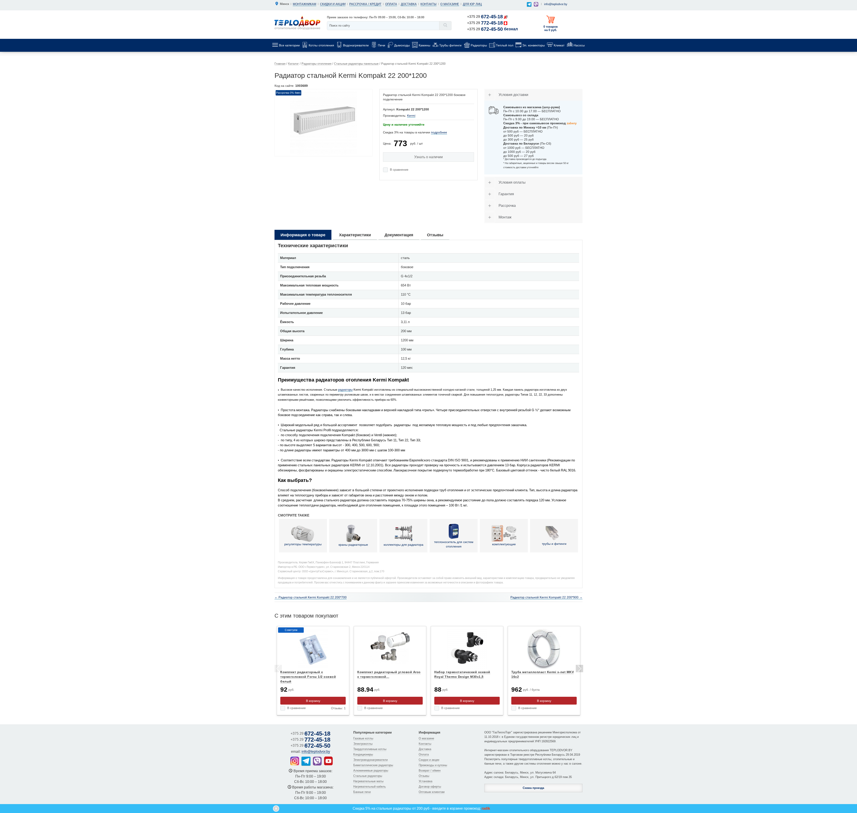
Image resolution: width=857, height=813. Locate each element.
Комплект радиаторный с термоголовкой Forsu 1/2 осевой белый (308, 676)
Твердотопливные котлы (369, 749)
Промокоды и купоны (433, 765)
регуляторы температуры (303, 544)
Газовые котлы (363, 738)
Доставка (409, 4)
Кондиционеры (363, 754)
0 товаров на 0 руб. (550, 28)
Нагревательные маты (368, 781)
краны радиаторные (353, 544)
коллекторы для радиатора (403, 544)
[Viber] (536, 4)
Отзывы (424, 776)
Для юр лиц (472, 4)
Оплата (391, 4)
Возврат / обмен (430, 770)
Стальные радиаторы (367, 776)
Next (579, 669)
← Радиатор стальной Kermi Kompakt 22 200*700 (311, 597)
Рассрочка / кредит (365, 4)
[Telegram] (529, 4)
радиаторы (345, 389)
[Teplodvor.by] (297, 22)
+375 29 (485, 16)
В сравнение (399, 169)
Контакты (428, 4)
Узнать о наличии (428, 157)
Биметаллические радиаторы (373, 765)
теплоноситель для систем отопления (453, 544)
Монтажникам (304, 4)
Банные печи (362, 792)
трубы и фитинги (554, 543)
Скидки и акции (332, 4)
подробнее (439, 132)
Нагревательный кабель (369, 786)
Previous (278, 669)
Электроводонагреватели (370, 759)
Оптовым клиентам (432, 792)
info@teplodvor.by (555, 4)
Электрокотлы (362, 743)
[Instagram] (294, 761)
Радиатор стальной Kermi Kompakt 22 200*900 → (546, 597)
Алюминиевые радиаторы (370, 770)
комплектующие (504, 544)
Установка (425, 781)
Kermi (411, 115)
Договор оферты (430, 786)
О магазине (449, 4)
